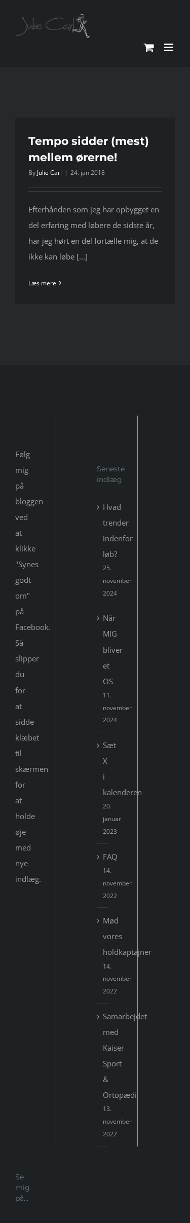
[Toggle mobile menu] (169, 47)
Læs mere (42, 283)
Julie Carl (49, 172)
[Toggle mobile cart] (149, 47)
